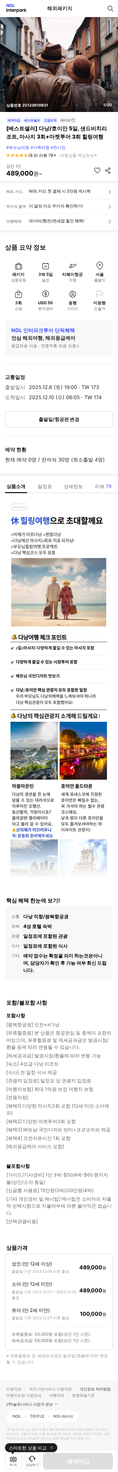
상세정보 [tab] (73, 486)
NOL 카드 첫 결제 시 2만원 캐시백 (60, 191)
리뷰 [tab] (103, 486)
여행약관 (56, 1395)
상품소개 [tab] (16, 486)
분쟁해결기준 (83, 1395)
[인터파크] (13, 8)
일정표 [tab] (45, 486)
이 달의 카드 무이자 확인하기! (56, 205)
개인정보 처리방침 (95, 1389)
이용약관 (13, 1389)
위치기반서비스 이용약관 (50, 1389)
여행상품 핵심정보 (77, 155)
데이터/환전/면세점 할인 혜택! (56, 220)
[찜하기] (97, 170)
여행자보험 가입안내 (23, 1395)
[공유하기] (108, 170)
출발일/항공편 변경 (59, 419)
